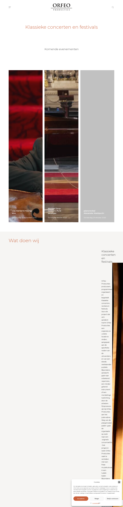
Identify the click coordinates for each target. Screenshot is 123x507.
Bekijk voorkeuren (112, 498)
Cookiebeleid (95, 503)
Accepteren (80, 498)
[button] (119, 482)
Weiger (97, 498)
